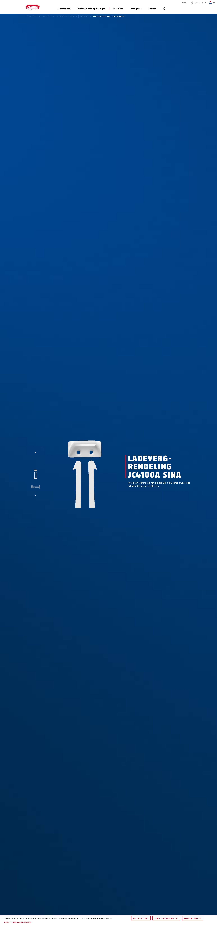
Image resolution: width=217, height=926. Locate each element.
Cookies (6, 922)
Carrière (184, 3)
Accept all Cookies (192, 918)
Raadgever (136, 9)
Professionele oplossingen (91, 9)
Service (152, 9)
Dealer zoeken (200, 3)
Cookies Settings (140, 918)
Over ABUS (118, 9)
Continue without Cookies (166, 918)
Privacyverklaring (17, 922)
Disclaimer (27, 922)
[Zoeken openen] (164, 10)
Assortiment (63, 9)
